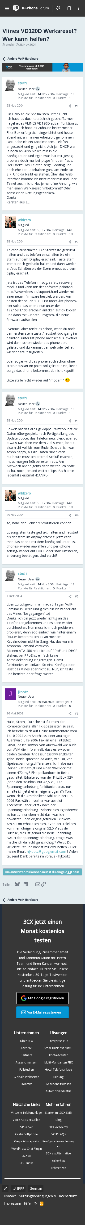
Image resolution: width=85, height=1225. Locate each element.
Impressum (12, 1203)
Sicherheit (58, 1161)
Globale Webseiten (26, 1077)
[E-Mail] (34, 884)
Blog (58, 1120)
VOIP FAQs (58, 1134)
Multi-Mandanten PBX (58, 1062)
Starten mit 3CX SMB (58, 1113)
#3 (76, 421)
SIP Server (26, 1127)
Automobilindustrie (59, 1091)
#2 (76, 242)
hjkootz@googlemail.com (46, 851)
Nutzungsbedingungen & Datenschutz (48, 1196)
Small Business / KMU (58, 1048)
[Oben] (35, 1203)
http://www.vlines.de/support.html (32, 291)
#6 (76, 713)
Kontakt (26, 1084)
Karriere (26, 1048)
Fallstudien (26, 1070)
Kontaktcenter (58, 1055)
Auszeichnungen (26, 1062)
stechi (10, 45)
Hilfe (27, 1203)
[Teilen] (70, 106)
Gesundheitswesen (58, 1084)
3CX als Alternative (58, 1153)
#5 (76, 596)
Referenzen (58, 1168)
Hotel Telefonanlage (58, 1070)
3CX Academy (58, 1127)
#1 (76, 106)
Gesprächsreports (26, 1141)
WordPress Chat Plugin (26, 1149)
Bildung (58, 1077)
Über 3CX (26, 1041)
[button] (7, 8)
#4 (76, 515)
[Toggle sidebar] (79, 8)
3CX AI (26, 1156)
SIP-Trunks (26, 1163)
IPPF (20, 1188)
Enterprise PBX (58, 1041)
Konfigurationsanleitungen (58, 1143)
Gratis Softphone (26, 1134)
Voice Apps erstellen (26, 1120)
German (36, 1188)
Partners (26, 1055)
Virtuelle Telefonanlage (26, 1113)
